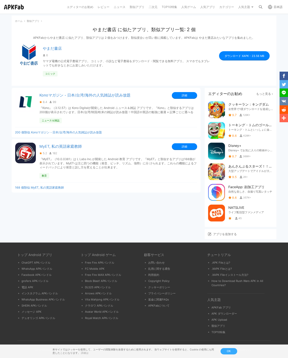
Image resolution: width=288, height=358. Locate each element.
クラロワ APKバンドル (99, 305)
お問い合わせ (156, 262)
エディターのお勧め (225, 93)
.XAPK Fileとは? (221, 268)
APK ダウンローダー (224, 313)
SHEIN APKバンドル (34, 305)
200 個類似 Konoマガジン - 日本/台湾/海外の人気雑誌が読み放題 (58, 132)
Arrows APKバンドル (98, 293)
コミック (50, 73)
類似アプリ (218, 325)
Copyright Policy (159, 281)
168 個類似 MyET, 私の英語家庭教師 (39, 187)
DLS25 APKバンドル (98, 287)
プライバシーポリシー (162, 293)
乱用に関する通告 (159, 268)
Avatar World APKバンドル (102, 311)
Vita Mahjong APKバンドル (102, 299)
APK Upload (219, 319)
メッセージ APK (32, 311)
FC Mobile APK (95, 268)
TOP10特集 (218, 332)
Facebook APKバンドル (37, 274)
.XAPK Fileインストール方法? (229, 274)
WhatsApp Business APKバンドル (43, 299)
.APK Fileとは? (220, 262)
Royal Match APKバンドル (101, 318)
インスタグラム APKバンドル (40, 293)
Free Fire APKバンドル (99, 262)
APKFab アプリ (221, 307)
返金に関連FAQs (158, 299)
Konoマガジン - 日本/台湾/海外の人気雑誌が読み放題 (85, 95)
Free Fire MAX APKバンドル (103, 274)
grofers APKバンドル (35, 281)
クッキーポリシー (159, 287)
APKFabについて (159, 305)
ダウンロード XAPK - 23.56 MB (244, 56)
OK (229, 351)
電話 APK (27, 287)
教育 (44, 175)
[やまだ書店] (28, 55)
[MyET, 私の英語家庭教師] (25, 153)
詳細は (85, 352)
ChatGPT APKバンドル (36, 262)
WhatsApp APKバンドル (37, 268)
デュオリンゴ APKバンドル (38, 318)
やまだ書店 (52, 48)
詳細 (184, 95)
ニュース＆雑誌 (50, 120)
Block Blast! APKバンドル (101, 281)
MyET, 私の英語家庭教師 (60, 146)
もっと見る (263, 93)
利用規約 (153, 274)
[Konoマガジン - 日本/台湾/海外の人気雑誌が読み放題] (25, 101)
